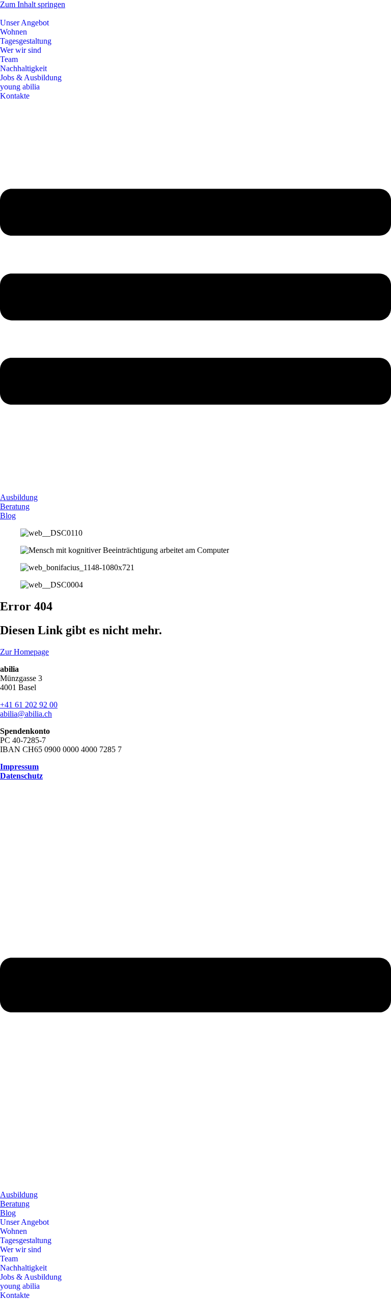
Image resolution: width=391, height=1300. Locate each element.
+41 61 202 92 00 (29, 704)
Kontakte (15, 95)
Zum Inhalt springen (32, 4)
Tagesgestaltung (25, 41)
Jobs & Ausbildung (31, 77)
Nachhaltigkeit (23, 68)
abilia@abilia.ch (26, 713)
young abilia (20, 86)
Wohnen (13, 31)
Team (9, 59)
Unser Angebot (24, 22)
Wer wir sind (20, 50)
